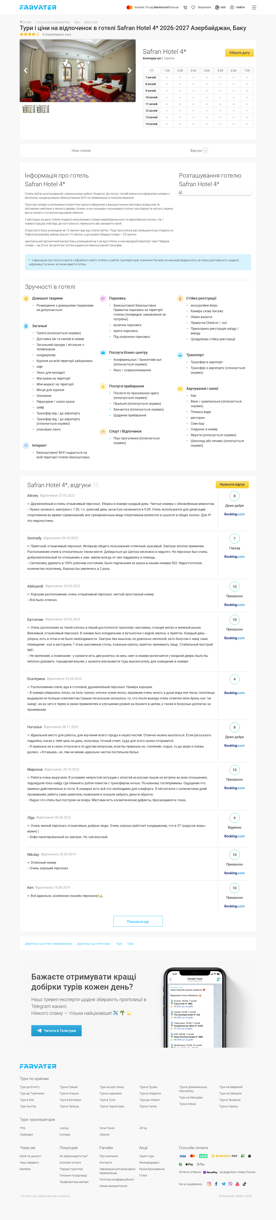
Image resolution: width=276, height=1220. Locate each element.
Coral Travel (107, 1128)
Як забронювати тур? (74, 1156)
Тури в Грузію (148, 1087)
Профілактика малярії (74, 1182)
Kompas (65, 1134)
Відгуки (199, 151)
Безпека (25, 1169)
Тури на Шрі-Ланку (112, 1087)
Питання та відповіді (73, 1175)
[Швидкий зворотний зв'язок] (185, 7)
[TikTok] (244, 1184)
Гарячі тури (146, 1156)
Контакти (105, 1162)
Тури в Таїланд (69, 1106)
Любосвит (26, 1134)
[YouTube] (237, 1184)
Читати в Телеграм (60, 1031)
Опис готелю (81, 151)
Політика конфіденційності (116, 1179)
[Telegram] (223, 1184)
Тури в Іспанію (69, 1093)
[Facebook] (216, 1184)
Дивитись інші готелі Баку (94, 943)
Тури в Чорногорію (112, 1106)
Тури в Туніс (107, 1099)
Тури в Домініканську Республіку (193, 1089)
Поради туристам (71, 1169)
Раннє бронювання (152, 1169)
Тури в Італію (148, 1106)
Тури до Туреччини (32, 1093)
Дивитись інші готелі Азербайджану (48, 943)
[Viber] (230, 1184)
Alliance (104, 1134)
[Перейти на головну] (38, 1066)
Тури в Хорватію (150, 1093)
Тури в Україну (228, 1106)
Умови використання (113, 1186)
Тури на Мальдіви (191, 1097)
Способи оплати (70, 1162)
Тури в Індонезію (111, 1093)
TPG (22, 1128)
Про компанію (108, 1156)
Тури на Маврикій (230, 1087)
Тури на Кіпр (28, 1106)
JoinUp (64, 1128)
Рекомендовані (149, 1162)
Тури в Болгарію (70, 1099)
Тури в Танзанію (229, 1099)
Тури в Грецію (69, 1087)
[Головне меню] (254, 7)
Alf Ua (143, 1128)
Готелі (143, 1175)
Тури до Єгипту (30, 1087)
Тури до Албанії (149, 1099)
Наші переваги (29, 1162)
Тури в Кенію (187, 1104)
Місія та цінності (30, 1156)
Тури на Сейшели (230, 1093)
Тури (119, 943)
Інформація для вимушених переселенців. (117, 1171)
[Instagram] (209, 1184)
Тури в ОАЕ (27, 1099)
